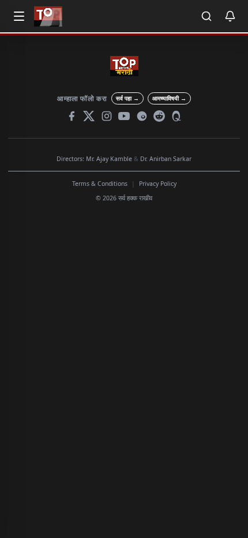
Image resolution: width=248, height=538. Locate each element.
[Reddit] (159, 116)
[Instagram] (106, 116)
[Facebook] (71, 116)
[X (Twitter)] (89, 116)
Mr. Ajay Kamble (109, 159)
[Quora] (177, 116)
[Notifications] (230, 16)
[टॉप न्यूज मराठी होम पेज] (48, 16)
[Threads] (142, 116)
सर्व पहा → (127, 98)
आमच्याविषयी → (169, 98)
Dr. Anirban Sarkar (165, 159)
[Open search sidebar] (206, 16)
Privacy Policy (157, 184)
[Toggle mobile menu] (19, 16)
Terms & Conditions (99, 184)
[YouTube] (124, 116)
